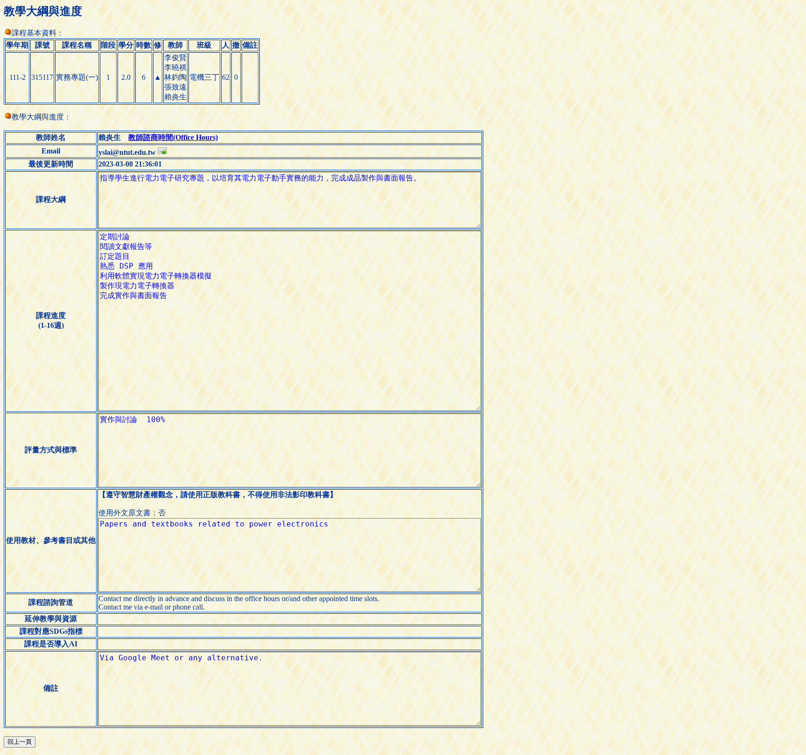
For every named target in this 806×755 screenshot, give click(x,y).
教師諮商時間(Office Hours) (173, 137)
